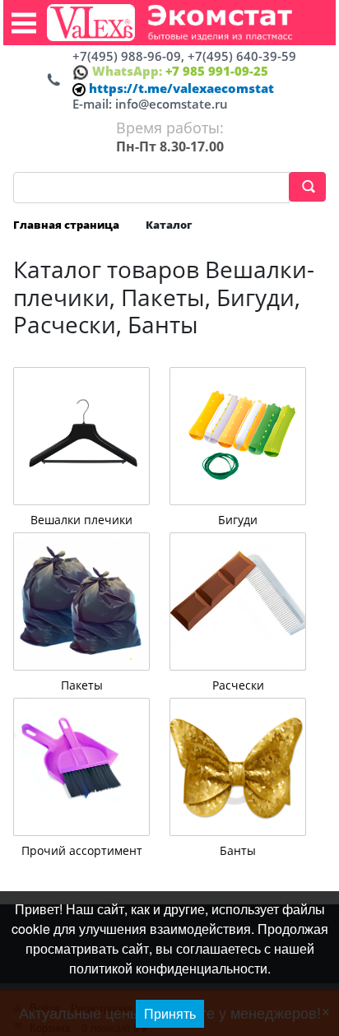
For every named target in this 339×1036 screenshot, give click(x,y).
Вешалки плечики (81, 519)
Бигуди (238, 519)
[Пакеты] (81, 601)
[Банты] (238, 767)
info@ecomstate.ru (171, 103)
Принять (170, 1013)
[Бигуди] (238, 436)
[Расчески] (238, 601)
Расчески (238, 685)
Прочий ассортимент (81, 850)
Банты (238, 850)
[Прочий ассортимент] (81, 767)
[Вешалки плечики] (81, 436)
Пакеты (82, 685)
